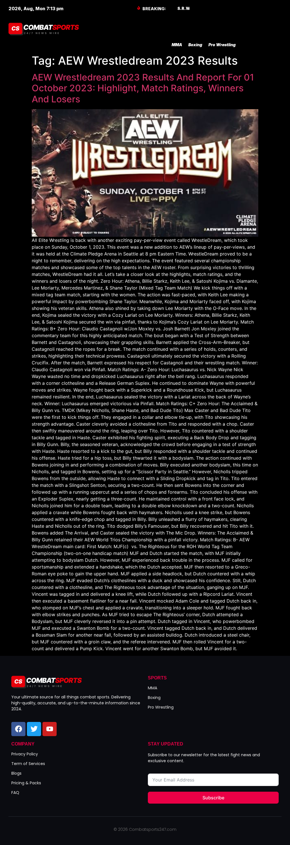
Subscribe (213, 797)
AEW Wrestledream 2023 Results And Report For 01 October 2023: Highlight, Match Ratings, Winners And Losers (143, 88)
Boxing (195, 44)
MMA (177, 44)
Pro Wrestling (222, 44)
